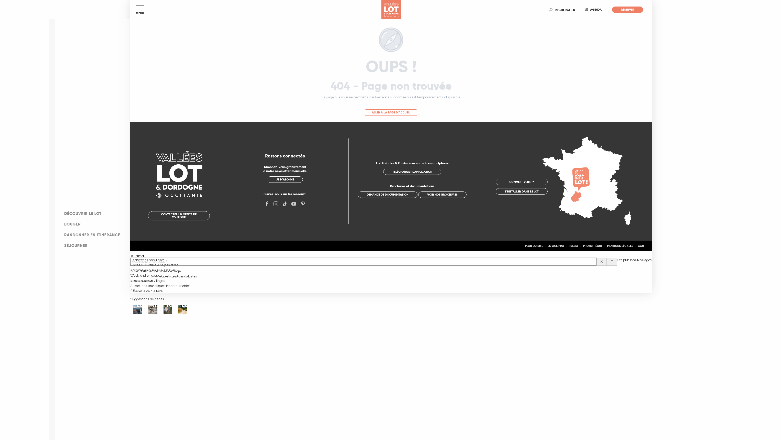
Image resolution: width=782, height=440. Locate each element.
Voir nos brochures (442, 194)
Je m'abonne (285, 179)
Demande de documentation (387, 194)
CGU (641, 246)
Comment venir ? (521, 182)
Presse (573, 246)
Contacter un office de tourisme (179, 215)
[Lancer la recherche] (612, 262)
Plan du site (534, 246)
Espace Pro (556, 246)
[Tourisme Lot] (391, 9)
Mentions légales (620, 246)
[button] (565, 10)
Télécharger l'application (412, 172)
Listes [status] (192, 276)
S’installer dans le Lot (522, 191)
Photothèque (592, 246)
